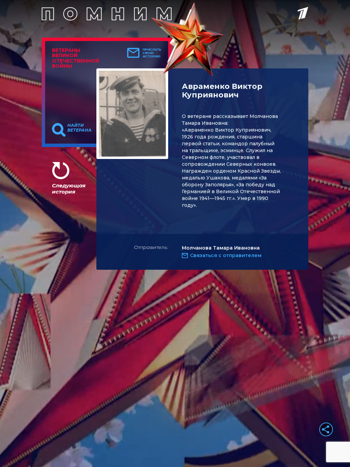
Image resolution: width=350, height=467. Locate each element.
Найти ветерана (79, 128)
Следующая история (68, 188)
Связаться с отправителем (225, 255)
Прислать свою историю (152, 53)
